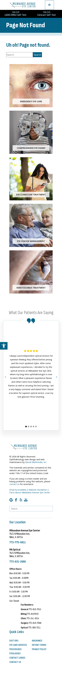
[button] (3, 346)
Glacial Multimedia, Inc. (36, 462)
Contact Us (15, 662)
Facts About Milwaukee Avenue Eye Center (29, 492)
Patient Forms (39, 644)
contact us (14, 484)
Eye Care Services (18, 644)
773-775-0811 (17, 542)
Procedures (15, 649)
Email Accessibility (17, 489)
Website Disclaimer (38, 489)
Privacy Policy (39, 649)
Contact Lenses (17, 657)
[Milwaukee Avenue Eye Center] (22, 5)
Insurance (37, 640)
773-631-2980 (17, 561)
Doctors (13, 640)
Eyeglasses (14, 653)
